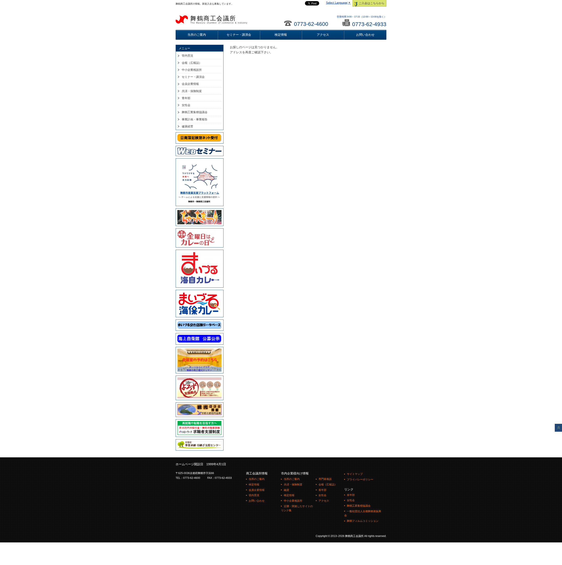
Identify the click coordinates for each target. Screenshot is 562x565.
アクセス (323, 34)
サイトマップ (355, 474)
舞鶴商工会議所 (218, 19)
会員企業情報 (190, 84)
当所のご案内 (196, 34)
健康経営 (187, 126)
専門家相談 (325, 479)
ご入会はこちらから (371, 3)
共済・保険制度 (192, 91)
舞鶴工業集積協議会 (194, 112)
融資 (286, 490)
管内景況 (187, 55)
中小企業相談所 (192, 69)
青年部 (186, 98)
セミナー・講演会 (239, 34)
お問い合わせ (365, 34)
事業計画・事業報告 (194, 119)
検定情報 (281, 34)
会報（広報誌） (192, 62)
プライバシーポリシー (360, 479)
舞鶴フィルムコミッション (362, 520)
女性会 (186, 105)
